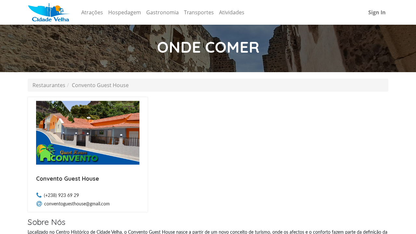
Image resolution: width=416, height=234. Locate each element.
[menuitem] (92, 12)
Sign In (377, 12)
